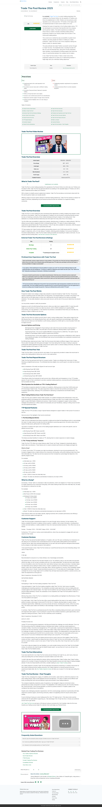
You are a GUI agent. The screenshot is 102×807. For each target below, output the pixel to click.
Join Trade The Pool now (28, 703)
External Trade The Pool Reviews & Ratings (32, 113)
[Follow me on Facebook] (35, 782)
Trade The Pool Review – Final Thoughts (60, 124)
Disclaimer (54, 796)
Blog (67, 2)
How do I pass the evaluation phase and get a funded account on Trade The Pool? (41, 738)
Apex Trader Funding (62, 662)
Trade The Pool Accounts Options (59, 115)
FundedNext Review (28, 762)
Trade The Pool (54, 16)
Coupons (63, 2)
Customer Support (27, 122)
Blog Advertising (55, 794)
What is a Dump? (55, 119)
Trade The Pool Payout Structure (58, 117)
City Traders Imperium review (44, 669)
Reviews (50, 2)
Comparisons (56, 2)
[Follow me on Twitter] (38, 782)
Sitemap (53, 799)
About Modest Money (74, 2)
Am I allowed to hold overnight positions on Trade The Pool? (36, 745)
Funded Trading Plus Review (30, 760)
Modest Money (52, 776)
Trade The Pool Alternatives (29, 124)
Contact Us (54, 791)
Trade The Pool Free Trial (29, 117)
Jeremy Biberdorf (44, 774)
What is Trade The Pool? (28, 110)
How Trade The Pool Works (29, 115)
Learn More (32, 28)
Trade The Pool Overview (57, 108)
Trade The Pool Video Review (29, 108)
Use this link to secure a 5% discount (47, 234)
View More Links (27, 765)
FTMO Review (26, 758)
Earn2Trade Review (28, 755)
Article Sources (77, 769)
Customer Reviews (56, 122)
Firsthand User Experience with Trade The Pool (61, 113)
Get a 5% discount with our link (69, 68)
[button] (80, 2)
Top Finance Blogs (55, 792)
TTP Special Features (28, 119)
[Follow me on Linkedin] (40, 782)
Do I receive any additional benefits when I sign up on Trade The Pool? (38, 741)
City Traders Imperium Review (30, 753)
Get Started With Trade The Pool (51, 205)
